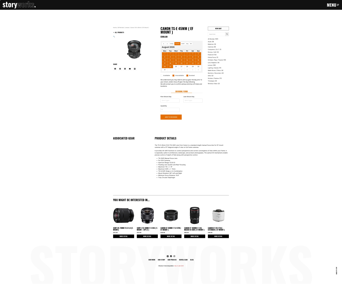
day (187, 44)
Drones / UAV (212, 52)
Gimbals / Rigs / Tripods (215, 60)
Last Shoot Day (188, 97)
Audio (210, 41)
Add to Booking (171, 117)
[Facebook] (171, 256)
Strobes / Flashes (213, 78)
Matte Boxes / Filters (214, 70)
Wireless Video (212, 83)
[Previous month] (163, 43)
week (182, 44)
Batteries (211, 44)
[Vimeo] (168, 256)
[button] (114, 36)
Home (115, 27)
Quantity (163, 106)
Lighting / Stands (213, 68)
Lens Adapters (212, 62)
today (171, 44)
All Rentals (121, 27)
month (177, 44)
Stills (209, 76)
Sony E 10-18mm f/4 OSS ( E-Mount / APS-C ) (147, 229)
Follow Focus (212, 57)
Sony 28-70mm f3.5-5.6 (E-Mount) (123, 229)
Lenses (127, 27)
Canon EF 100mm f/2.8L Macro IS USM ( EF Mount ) (194, 229)
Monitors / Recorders (214, 73)
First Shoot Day (165, 97)
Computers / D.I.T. (213, 49)
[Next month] (167, 43)
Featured (210, 55)
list (191, 44)
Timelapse (211, 81)
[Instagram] (174, 256)
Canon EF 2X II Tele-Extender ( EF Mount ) (216, 229)
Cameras (210, 47)
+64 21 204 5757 (179, 266)
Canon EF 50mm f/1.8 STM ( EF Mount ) (170, 229)
